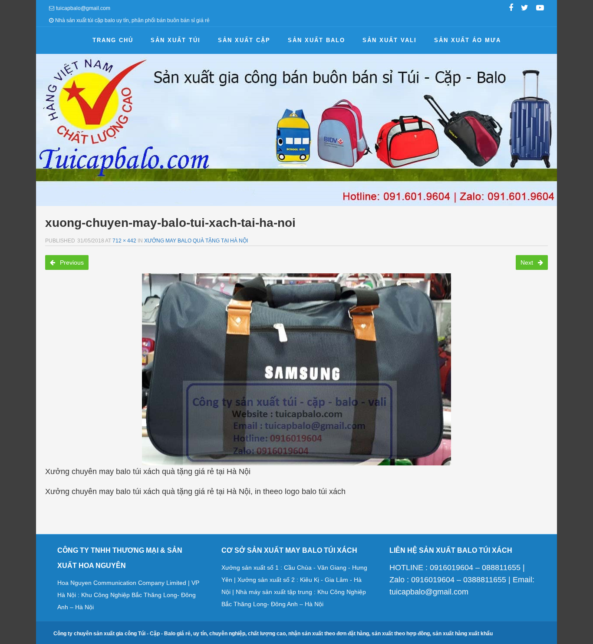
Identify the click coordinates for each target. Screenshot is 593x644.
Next (528, 262)
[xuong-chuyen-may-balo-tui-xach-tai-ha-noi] (296, 369)
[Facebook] (511, 9)
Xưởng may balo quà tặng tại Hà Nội (196, 241)
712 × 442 (124, 241)
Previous (71, 262)
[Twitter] (524, 9)
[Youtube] (540, 9)
